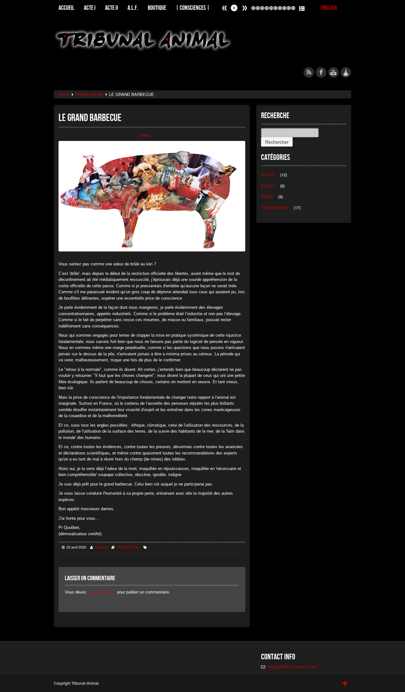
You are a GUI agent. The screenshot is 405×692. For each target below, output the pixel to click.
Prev (244, 8)
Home (64, 94)
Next (224, 8)
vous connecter (102, 592)
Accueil (66, 7)
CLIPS (267, 197)
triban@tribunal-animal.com (292, 666)
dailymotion (345, 72)
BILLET (268, 186)
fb (321, 72)
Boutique (157, 7)
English (329, 7)
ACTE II (111, 7)
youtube (333, 72)
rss (308, 72)
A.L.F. (133, 7)
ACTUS (268, 175)
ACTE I (90, 7)
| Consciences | (193, 7)
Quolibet (101, 547)
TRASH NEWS (89, 94)
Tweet (144, 135)
